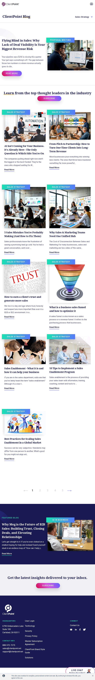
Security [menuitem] (28, 631)
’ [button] (93, 676)
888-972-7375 (8, 645)
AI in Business (60, 520)
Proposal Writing (60, 40)
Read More (9, 169)
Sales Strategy (16, 112)
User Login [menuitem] (29, 621)
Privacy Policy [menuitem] (31, 636)
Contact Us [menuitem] (74, 625)
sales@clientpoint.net (11, 648)
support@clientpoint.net (12, 651)
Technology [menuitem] (30, 626)
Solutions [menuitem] (29, 657)
